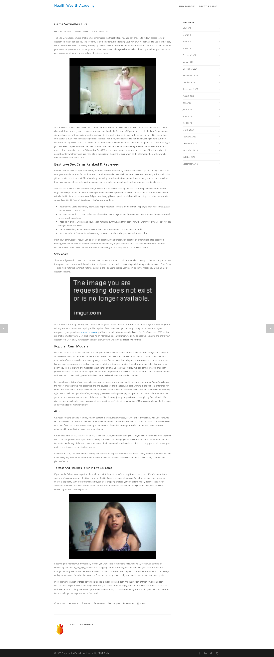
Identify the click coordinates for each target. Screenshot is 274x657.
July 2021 (187, 28)
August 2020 (188, 96)
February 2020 (189, 136)
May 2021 (187, 35)
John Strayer (81, 31)
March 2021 (188, 48)
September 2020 (190, 89)
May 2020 (187, 116)
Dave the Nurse (208, 6)
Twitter (74, 603)
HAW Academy (187, 6)
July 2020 (187, 102)
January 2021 (189, 62)
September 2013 (190, 163)
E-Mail (143, 603)
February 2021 (189, 55)
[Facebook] (200, 653)
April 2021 (187, 41)
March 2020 (188, 129)
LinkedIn (130, 603)
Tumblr (86, 603)
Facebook (61, 603)
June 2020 (187, 109)
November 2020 (190, 75)
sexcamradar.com (89, 332)
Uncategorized (100, 31)
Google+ (115, 603)
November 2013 (190, 150)
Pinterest (100, 603)
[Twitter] (211, 653)
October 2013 (189, 157)
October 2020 (189, 82)
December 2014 (190, 143)
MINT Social (103, 653)
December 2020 (190, 68)
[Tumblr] (217, 653)
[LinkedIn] (205, 653)
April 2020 (187, 123)
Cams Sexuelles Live (70, 24)
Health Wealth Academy (74, 5)
